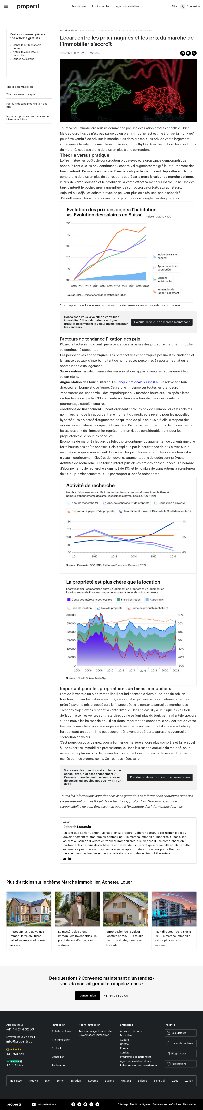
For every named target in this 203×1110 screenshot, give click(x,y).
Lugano (109, 1081)
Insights (73, 30)
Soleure (142, 1081)
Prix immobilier (101, 6)
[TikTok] (86, 1105)
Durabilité (126, 1035)
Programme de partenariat (135, 1057)
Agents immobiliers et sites (136, 1061)
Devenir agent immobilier (94, 1035)
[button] (50, 86)
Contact (125, 1044)
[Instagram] (80, 1105)
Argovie (33, 1081)
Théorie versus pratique (20, 94)
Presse (124, 1048)
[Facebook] (74, 1105)
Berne (60, 1081)
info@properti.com (20, 1041)
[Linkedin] (92, 1105)
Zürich (189, 1081)
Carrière (124, 1052)
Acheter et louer (61, 1031)
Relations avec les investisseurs (138, 1065)
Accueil (63, 30)
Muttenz (126, 1081)
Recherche (58, 1065)
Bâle (47, 1081)
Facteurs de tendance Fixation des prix (26, 105)
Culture (124, 1040)
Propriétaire (79, 6)
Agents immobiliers (127, 6)
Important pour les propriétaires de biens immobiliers (27, 118)
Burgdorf (75, 1081)
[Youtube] (98, 1105)
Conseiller (58, 1057)
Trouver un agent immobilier (96, 1031)
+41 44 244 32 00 (116, 995)
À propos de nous (131, 1031)
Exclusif (56, 1048)
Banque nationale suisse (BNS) (139, 382)
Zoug (175, 1081)
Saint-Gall (159, 1081)
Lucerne (93, 1081)
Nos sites (16, 1081)
